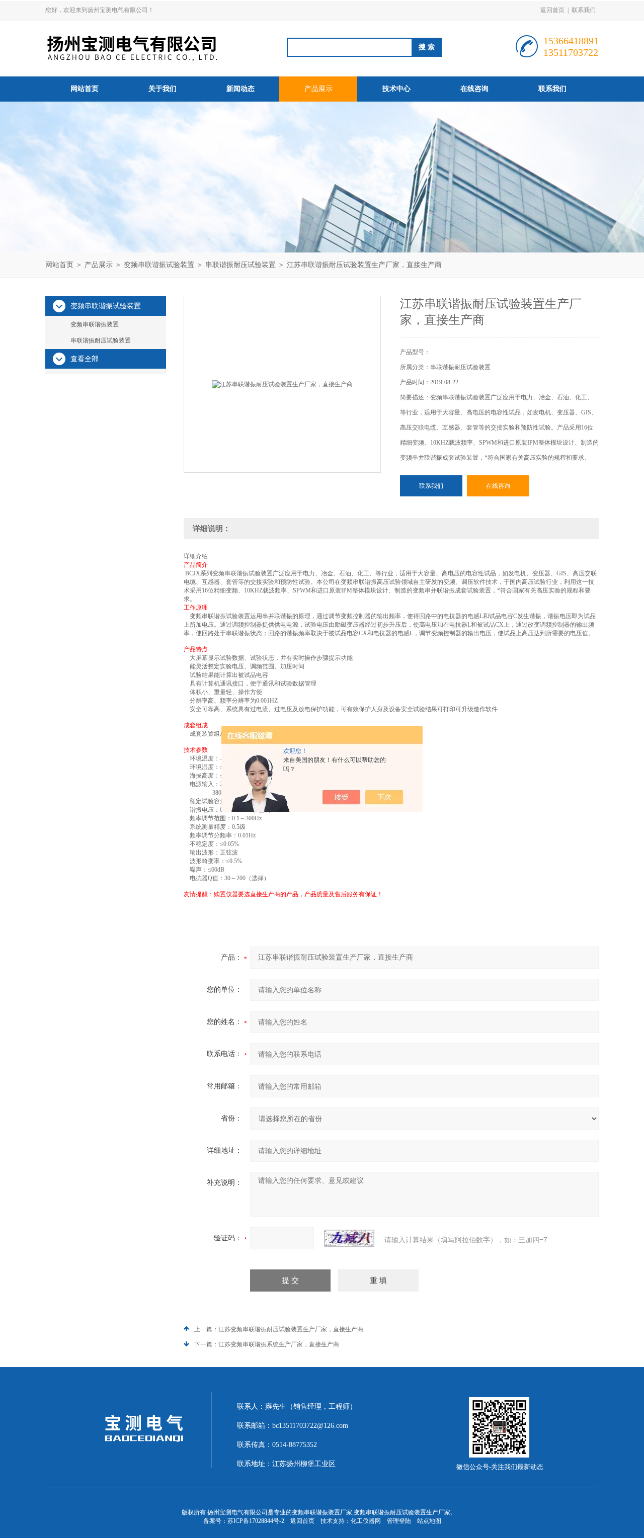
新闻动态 (240, 89)
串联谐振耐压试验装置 (240, 265)
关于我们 (162, 89)
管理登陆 (399, 1520)
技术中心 (396, 89)
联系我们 (584, 10)
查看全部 (84, 359)
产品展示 (318, 89)
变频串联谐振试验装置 (159, 265)
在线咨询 (474, 89)
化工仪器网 (366, 1520)
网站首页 (84, 89)
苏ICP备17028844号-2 (255, 1520)
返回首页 (552, 10)
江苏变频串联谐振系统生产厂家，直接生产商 (278, 1344)
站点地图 (429, 1520)
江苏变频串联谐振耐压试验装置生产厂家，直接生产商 (290, 1329)
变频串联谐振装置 (94, 324)
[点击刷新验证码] (349, 1238)
